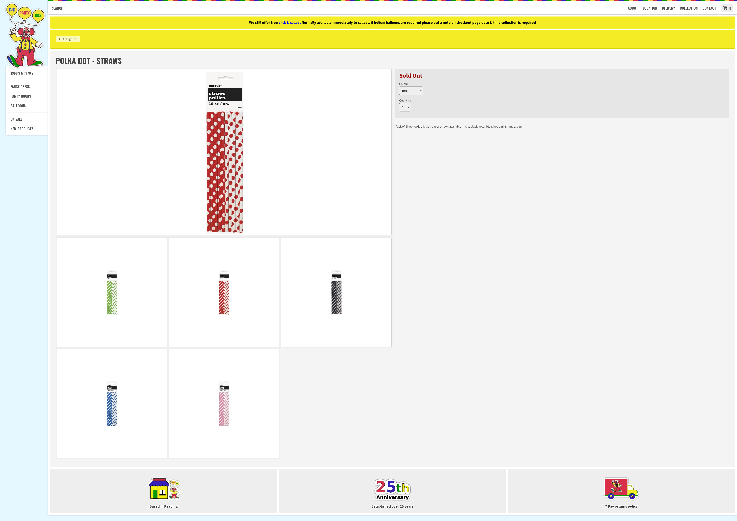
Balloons (18, 105)
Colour (403, 84)
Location (650, 8)
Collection (689, 8)
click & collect (290, 22)
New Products (22, 128)
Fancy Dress (20, 86)
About (633, 8)
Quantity (405, 100)
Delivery (668, 8)
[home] (25, 68)
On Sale (16, 119)
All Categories (68, 39)
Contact (709, 8)
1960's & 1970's (22, 73)
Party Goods (21, 96)
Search (57, 8)
